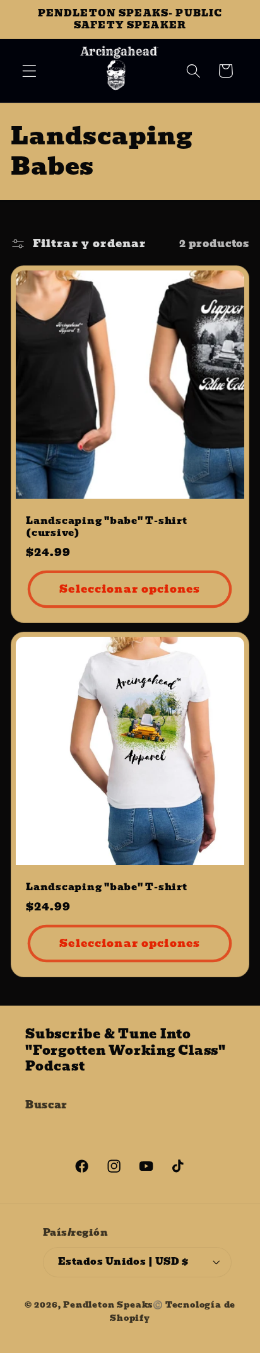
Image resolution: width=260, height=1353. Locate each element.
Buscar (46, 1104)
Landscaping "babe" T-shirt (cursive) (106, 527)
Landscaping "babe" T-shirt (106, 887)
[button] (29, 71)
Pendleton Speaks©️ (113, 1304)
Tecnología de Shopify (172, 1311)
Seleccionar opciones (130, 589)
